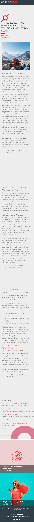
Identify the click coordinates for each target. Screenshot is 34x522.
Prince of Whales (7, 348)
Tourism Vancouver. (10, 409)
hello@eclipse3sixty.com (20, 516)
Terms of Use (26, 508)
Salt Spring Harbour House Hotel (13, 350)
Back (5, 429)
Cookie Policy (17, 510)
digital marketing (18, 423)
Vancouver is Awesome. (12, 414)
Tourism (12, 426)
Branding (9, 423)
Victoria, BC (20, 512)
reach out (25, 367)
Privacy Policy (18, 508)
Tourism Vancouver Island (10, 346)
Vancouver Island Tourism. (12, 403)
